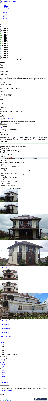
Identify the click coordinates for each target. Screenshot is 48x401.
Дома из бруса (5, 7)
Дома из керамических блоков (7, 10)
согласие (3, 90)
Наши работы (4, 16)
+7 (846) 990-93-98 (2, 127)
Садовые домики (4, 378)
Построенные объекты (5, 382)
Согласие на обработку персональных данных (6, 390)
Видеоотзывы (5, 18)
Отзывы (4, 20)
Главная (1, 59)
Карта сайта (3, 366)
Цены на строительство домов (7, 13)
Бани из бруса (5, 12)
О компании (3, 364)
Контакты (4, 21)
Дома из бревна (5, 9)
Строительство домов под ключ (6, 367)
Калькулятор (5, 15)
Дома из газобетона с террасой (12, 59)
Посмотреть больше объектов (7, 267)
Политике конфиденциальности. (21, 90)
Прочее (3, 379)
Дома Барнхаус (5, 11)
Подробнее (1, 267)
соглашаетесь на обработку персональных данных (33, 396)
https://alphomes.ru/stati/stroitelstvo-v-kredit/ (13, 118)
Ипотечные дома (4, 376)
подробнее (2, 119)
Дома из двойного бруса (6, 8)
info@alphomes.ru (2, 362)
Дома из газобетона (5, 6)
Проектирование (5, 14)
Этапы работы (3, 383)
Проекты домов (5, 5)
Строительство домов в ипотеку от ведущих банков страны (8, 1)
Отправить (18, 88)
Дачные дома (3, 370)
